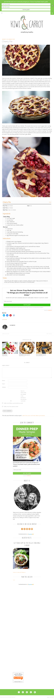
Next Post (49, 333)
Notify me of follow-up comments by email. (13, 403)
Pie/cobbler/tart (10, 39)
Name (3, 380)
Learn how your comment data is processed (33, 415)
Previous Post (6, 333)
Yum (14, 580)
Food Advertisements (22, 584)
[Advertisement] (23, 607)
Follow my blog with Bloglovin (19, 572)
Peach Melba (4, 354)
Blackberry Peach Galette (24, 354)
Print (50, 202)
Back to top (50, 697)
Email (3, 383)
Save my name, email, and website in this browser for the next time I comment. (23, 396)
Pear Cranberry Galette (41, 354)
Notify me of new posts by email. (11, 406)
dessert (4, 39)
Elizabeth (5, 319)
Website (4, 387)
